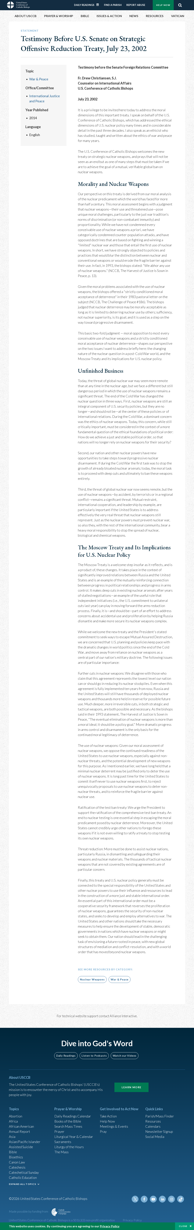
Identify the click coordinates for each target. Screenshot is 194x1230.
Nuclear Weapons (92, 979)
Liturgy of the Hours (69, 1147)
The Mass (61, 1152)
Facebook (144, 1199)
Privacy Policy (132, 1220)
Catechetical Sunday (24, 1172)
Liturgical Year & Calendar (73, 1136)
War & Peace (38, 79)
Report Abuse (135, 4)
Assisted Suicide (21, 1147)
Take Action (108, 1116)
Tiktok (180, 1199)
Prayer (59, 1131)
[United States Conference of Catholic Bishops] (18, 5)
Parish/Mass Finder (159, 1116)
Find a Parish (113, 4)
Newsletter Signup (159, 1131)
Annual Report (19, 1131)
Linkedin (162, 1199)
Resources (153, 1121)
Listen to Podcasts (94, 1055)
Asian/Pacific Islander (24, 1142)
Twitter (135, 1199)
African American (21, 1126)
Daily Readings (84, 4)
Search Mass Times (68, 1126)
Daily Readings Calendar (99, 5)
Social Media (154, 1136)
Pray (103, 1131)
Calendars (152, 1126)
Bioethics (16, 1157)
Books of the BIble (67, 1121)
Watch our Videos (124, 1055)
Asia (12, 1136)
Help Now (163, 5)
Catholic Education (23, 1177)
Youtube (153, 1199)
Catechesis (17, 1167)
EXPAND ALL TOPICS (22, 1184)
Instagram (171, 1199)
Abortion (15, 1116)
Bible (13, 1152)
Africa (13, 1121)
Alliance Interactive (123, 1016)
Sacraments (62, 1142)
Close (183, 1226)
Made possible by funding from (29, 1211)
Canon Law (17, 1162)
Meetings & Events (114, 1126)
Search (180, 5)
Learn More (131, 1087)
